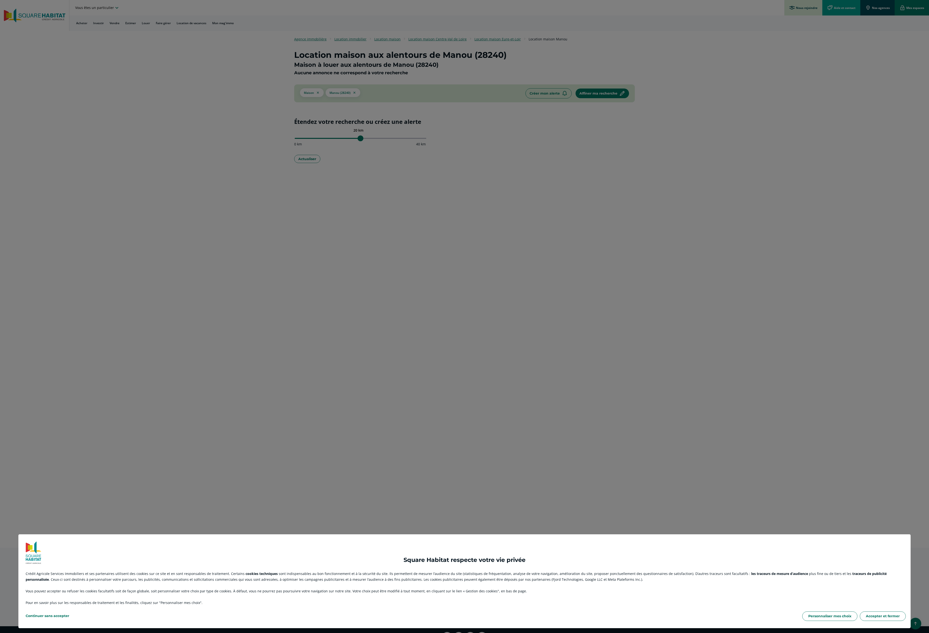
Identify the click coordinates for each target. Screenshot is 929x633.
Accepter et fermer (883, 616)
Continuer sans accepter (47, 616)
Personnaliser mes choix (829, 616)
